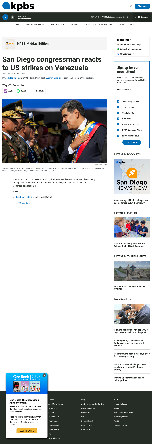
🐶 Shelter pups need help (128, 44)
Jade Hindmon (12, 78)
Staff (50, 434)
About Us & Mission (55, 404)
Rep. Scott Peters (23, 197)
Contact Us (85, 412)
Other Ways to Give (121, 417)
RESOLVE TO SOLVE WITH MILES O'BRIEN (129, 287)
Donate (117, 408)
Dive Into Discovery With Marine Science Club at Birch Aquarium (129, 244)
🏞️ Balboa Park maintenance (129, 49)
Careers (51, 412)
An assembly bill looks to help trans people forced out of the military (131, 201)
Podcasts (89, 25)
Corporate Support (121, 404)
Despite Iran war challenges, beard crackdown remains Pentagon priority (130, 367)
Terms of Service (54, 438)
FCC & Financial (54, 417)
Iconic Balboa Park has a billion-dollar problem (129, 379)
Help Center (85, 430)
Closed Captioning (88, 408)
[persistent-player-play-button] (5, 17)
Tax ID (116, 421)
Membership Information (123, 412)
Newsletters (52, 408)
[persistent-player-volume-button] (12, 17)
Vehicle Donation (120, 425)
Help (131, 25)
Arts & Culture (57, 25)
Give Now (142, 6)
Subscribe (131, 142)
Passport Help (86, 425)
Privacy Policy (53, 430)
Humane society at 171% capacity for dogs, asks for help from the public (131, 331)
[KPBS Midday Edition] (10, 44)
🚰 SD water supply (125, 54)
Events (120, 25)
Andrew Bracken (53, 78)
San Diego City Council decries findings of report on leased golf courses (129, 343)
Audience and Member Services (92, 404)
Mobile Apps (52, 421)
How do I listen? (87, 421)
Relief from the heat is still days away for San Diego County (132, 355)
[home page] (18, 6)
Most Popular (121, 299)
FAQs (83, 417)
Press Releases (53, 425)
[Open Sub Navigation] (22, 25)
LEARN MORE (27, 430)
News (18, 25)
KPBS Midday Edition (33, 44)
